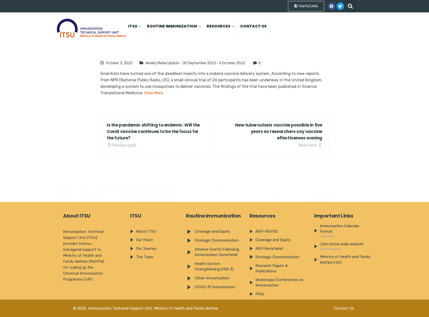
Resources (218, 26)
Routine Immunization (172, 26)
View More (153, 93)
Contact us (253, 26)
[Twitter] (340, 6)
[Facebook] (331, 6)
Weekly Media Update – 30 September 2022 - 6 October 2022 (195, 63)
